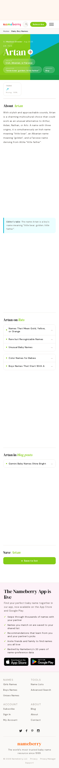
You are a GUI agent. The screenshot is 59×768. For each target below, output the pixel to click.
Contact (36, 719)
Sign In (7, 714)
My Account (10, 719)
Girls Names (10, 684)
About (34, 714)
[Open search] (25, 24)
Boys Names (10, 689)
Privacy (34, 759)
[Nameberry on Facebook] (26, 730)
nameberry (29, 744)
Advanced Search (41, 689)
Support (29, 762)
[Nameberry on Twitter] (20, 730)
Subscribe (38, 24)
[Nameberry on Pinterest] (32, 730)
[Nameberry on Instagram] (38, 730)
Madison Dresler (14, 42)
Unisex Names (11, 695)
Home (6, 31)
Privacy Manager (48, 759)
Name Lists (37, 684)
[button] (29, 560)
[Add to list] (30, 52)
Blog (33, 708)
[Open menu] (51, 24)
